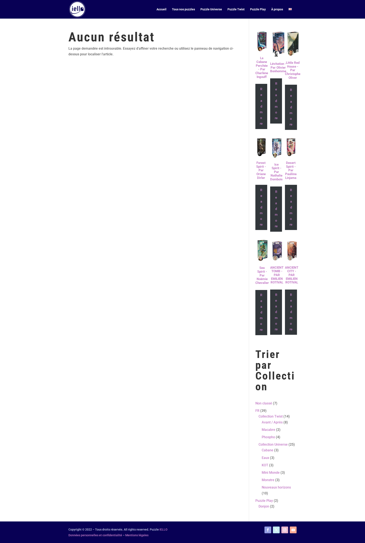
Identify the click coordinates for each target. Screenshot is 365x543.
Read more (261, 106)
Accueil (161, 9)
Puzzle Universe (211, 9)
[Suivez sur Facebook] (267, 530)
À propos (277, 9)
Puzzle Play (258, 9)
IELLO (163, 529)
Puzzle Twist (236, 9)
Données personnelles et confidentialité (95, 535)
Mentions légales (136, 535)
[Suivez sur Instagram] (284, 530)
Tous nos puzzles (183, 9)
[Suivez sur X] (276, 530)
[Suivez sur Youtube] (293, 530)
